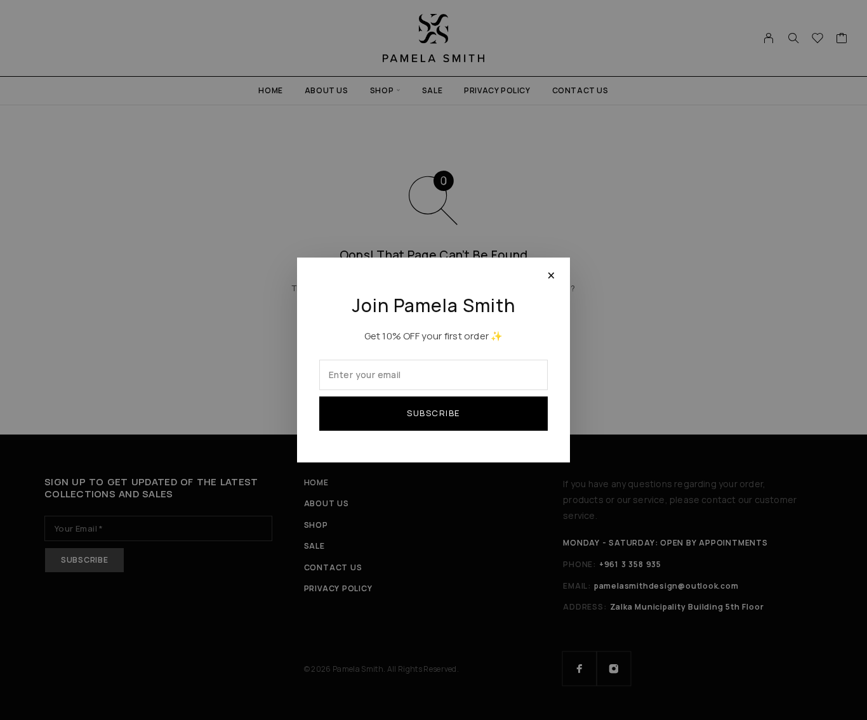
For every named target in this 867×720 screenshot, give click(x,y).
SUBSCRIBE (433, 413)
